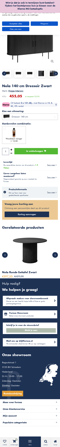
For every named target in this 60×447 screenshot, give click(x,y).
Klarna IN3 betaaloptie (30, 9)
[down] (11, 153)
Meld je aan (31, 330)
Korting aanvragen (27, 214)
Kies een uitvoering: (13, 111)
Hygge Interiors (15, 91)
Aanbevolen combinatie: (16, 124)
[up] (11, 150)
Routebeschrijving (13, 394)
